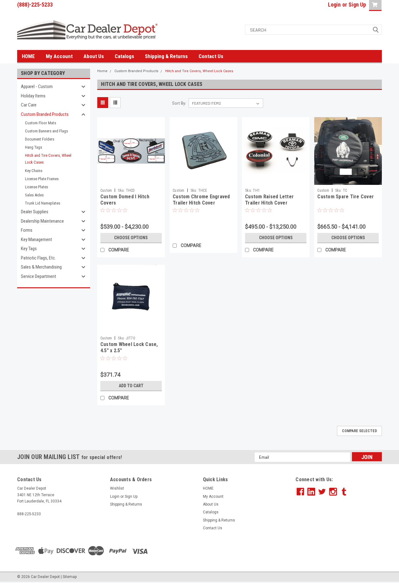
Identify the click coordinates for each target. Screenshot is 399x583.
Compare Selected (359, 431)
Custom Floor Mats (40, 123)
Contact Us (211, 56)
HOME (28, 56)
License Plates (36, 187)
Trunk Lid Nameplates (42, 203)
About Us (94, 56)
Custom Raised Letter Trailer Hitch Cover (269, 200)
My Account (59, 56)
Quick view (131, 180)
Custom (106, 190)
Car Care (28, 105)
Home (102, 71)
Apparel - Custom (37, 86)
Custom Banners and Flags (46, 131)
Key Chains (33, 170)
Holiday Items (33, 96)
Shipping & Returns (166, 56)
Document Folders (39, 139)
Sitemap (70, 577)
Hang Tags (33, 147)
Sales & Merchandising (41, 267)
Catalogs (124, 56)
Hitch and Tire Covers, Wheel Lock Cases (48, 159)
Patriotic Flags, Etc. (38, 258)
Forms (26, 230)
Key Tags (29, 248)
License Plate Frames (42, 178)
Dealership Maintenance (42, 221)
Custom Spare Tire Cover (345, 197)
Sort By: (179, 103)
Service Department (38, 276)
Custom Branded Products (45, 114)
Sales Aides (34, 195)
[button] (338, 550)
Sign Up (357, 4)
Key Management (36, 239)
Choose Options (131, 237)
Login (334, 4)
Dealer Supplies (34, 212)
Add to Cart (131, 385)
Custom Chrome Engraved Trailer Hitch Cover (201, 200)
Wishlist (117, 488)
